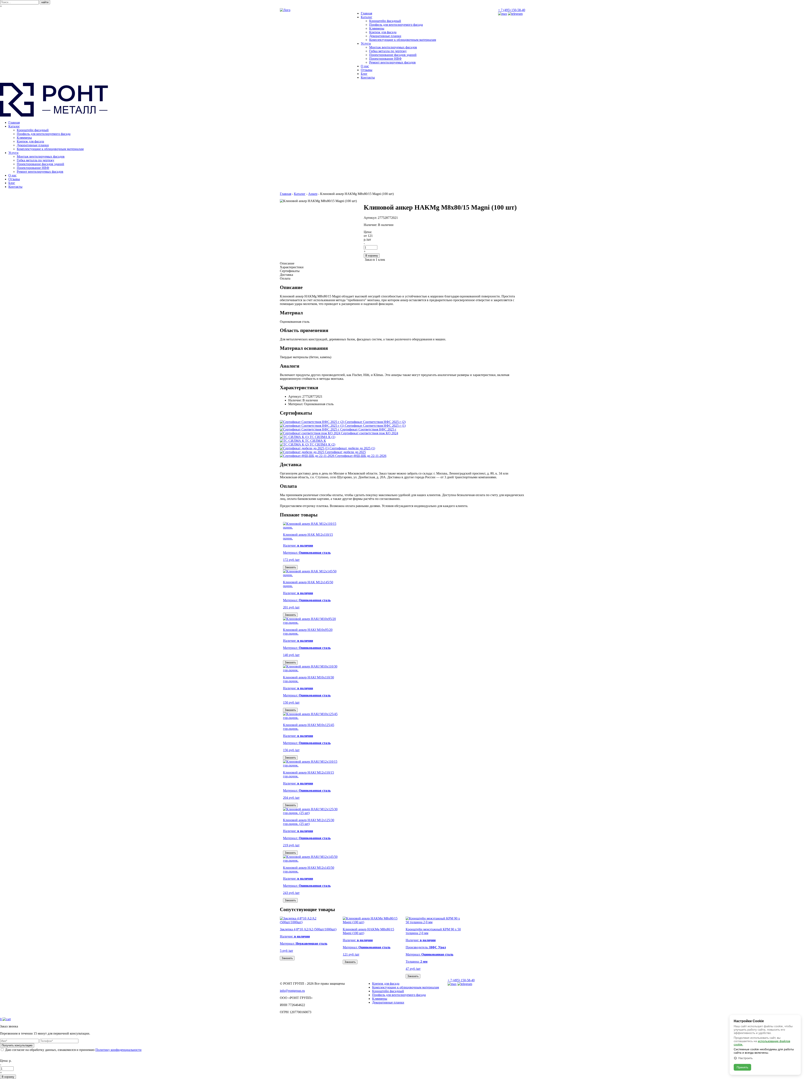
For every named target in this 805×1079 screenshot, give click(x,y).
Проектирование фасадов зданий (393, 55)
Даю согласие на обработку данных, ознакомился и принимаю (73, 1050)
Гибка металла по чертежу (388, 51)
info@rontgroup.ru (292, 990)
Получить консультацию (17, 1045)
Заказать (290, 567)
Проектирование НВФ (385, 58)
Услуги (366, 43)
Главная (366, 13)
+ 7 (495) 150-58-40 (511, 10)
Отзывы (366, 70)
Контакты (368, 77)
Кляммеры (376, 28)
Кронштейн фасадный (385, 21)
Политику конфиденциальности (118, 1050)
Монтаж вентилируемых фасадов (393, 47)
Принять (742, 1067)
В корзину (371, 255)
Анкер (312, 194)
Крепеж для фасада (382, 32)
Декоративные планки (385, 36)
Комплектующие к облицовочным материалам (402, 40)
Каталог (366, 17)
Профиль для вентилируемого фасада (396, 24)
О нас (365, 66)
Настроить (745, 1058)
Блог (364, 73)
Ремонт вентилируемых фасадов (392, 62)
